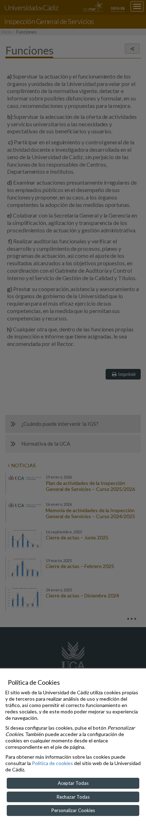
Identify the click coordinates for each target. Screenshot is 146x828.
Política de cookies (52, 763)
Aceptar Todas (73, 783)
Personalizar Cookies (73, 810)
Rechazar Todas (73, 797)
